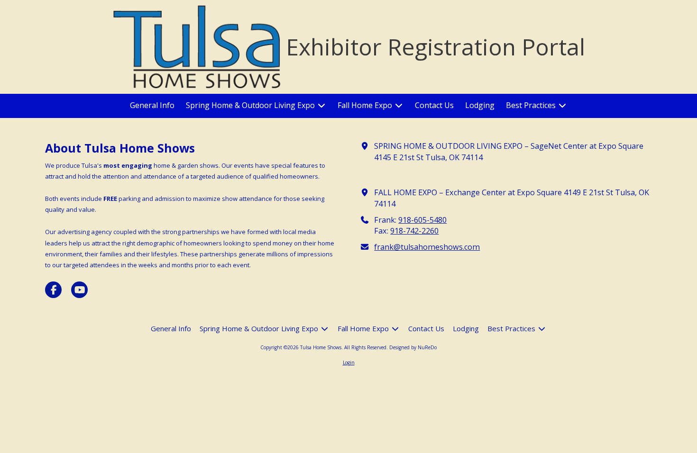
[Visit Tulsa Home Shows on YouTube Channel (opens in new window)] (79, 289)
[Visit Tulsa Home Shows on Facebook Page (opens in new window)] (53, 289)
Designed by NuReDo (413, 347)
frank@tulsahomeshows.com (427, 247)
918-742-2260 (414, 231)
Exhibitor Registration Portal (435, 46)
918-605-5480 (422, 220)
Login (349, 362)
